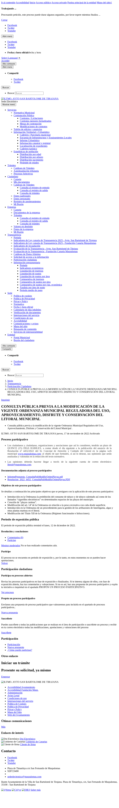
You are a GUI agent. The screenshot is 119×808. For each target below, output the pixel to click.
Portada (17, 237)
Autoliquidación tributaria (26, 171)
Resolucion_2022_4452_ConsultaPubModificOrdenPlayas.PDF (38, 479)
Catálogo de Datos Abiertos (27, 254)
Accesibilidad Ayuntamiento (21, 687)
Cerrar (4, 20)
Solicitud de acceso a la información (31, 257)
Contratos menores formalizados (35, 121)
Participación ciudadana (25, 259)
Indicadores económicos (31, 268)
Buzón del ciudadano (24, 340)
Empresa (11, 207)
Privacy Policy (21, 301)
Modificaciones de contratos (33, 126)
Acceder (5, 60)
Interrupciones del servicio (26, 315)
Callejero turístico (28, 148)
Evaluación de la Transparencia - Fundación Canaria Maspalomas (46, 251)
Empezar (5, 676)
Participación (13, 644)
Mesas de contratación (31, 123)
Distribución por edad (30, 154)
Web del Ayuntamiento (18, 715)
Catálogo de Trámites (24, 168)
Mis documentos (22, 182)
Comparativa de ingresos (32, 279)
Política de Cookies (16, 704)
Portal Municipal (22, 337)
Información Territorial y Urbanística (31, 132)
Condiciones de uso (23, 318)
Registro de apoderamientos (27, 201)
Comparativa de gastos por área (35, 282)
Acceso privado (59, 2)
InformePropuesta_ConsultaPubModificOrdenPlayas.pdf (35, 476)
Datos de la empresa (23, 229)
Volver (4, 563)
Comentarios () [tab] (15, 537)
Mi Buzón (19, 204)
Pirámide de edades (29, 162)
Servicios (11, 110)
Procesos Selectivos (23, 173)
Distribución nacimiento (31, 160)
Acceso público (43, 2)
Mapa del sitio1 (104, 2)
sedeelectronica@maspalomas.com (24, 776)
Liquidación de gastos (30, 273)
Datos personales (22, 198)
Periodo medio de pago (31, 290)
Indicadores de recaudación (27, 246)
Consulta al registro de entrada (34, 187)
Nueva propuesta (15, 647)
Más (3, 727)
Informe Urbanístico (30, 140)
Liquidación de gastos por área (35, 276)
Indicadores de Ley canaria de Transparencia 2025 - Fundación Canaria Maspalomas (55, 243)
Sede (9, 293)
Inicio (32, 2)
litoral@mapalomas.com (19, 464)
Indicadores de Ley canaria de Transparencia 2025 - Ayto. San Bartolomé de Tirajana (55, 240)
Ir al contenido (8, 2)
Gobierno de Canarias (36, 741)
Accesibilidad (22, 2)
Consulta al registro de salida (34, 190)
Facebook (18, 79)
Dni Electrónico (27, 739)
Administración (14, 692)
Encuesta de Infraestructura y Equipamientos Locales (46, 137)
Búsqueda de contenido (25, 329)
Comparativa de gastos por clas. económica (41, 284)
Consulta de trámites (30, 193)
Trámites (11, 165)
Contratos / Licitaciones (31, 118)
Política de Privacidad (24, 298)
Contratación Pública (24, 115)
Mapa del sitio (20, 326)
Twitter (17, 82)
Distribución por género (31, 157)
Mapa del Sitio (14, 712)
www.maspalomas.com (29, 453)
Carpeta (17, 179)
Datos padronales (22, 196)
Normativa (19, 304)
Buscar (10, 93)
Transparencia (14, 234)
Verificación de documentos (27, 312)
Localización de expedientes (33, 146)
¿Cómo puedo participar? (19, 650)
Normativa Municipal (24, 112)
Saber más (36, 790)
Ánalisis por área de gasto (32, 287)
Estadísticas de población (26, 151)
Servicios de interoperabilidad (28, 332)
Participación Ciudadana (19, 386)
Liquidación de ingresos (31, 271)
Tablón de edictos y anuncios (28, 129)
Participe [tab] (11, 540)
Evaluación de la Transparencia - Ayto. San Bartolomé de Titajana (46, 248)
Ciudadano (12, 176)
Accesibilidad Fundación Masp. (22, 690)
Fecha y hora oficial (23, 307)
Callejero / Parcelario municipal (35, 135)
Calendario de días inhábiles (27, 309)
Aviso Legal (13, 695)
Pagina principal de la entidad (81, 2)
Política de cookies (23, 296)
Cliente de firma (28, 744)
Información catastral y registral (35, 143)
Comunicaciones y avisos (26, 323)
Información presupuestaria (27, 262)
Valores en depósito (23, 226)
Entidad (11, 334)
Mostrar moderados (10, 545)
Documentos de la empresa (27, 212)
